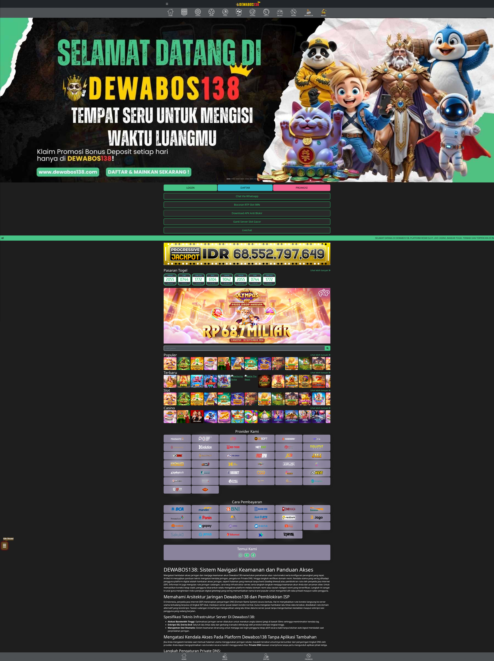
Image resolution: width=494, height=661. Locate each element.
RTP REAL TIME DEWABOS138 (247, 363)
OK (247, 370)
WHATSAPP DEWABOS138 (247, 358)
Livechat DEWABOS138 (247, 353)
